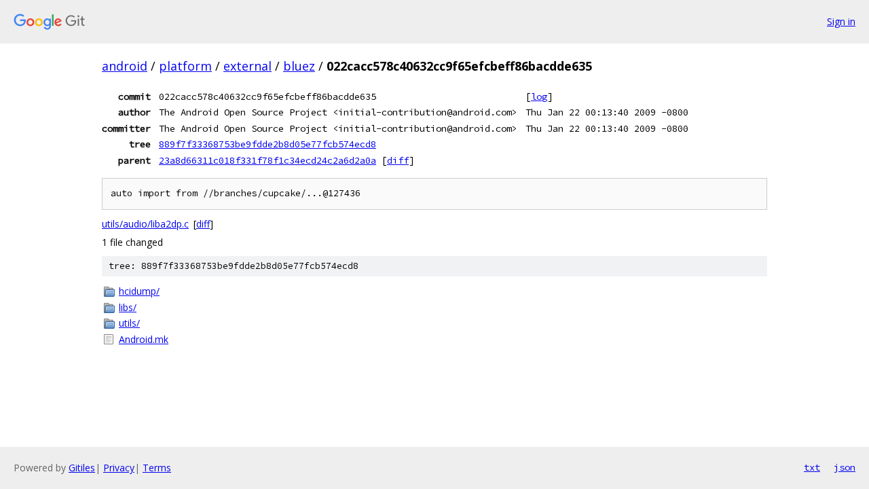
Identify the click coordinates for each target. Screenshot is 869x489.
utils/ (129, 322)
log (539, 96)
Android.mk (143, 339)
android (124, 66)
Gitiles (82, 467)
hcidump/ (139, 291)
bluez (299, 66)
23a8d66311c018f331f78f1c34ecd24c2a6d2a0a (267, 160)
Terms (157, 467)
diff (398, 160)
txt (812, 467)
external (247, 66)
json (844, 467)
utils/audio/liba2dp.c (145, 223)
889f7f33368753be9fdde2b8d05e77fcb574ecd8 (267, 144)
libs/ (127, 307)
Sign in (841, 21)
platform (185, 66)
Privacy (118, 467)
